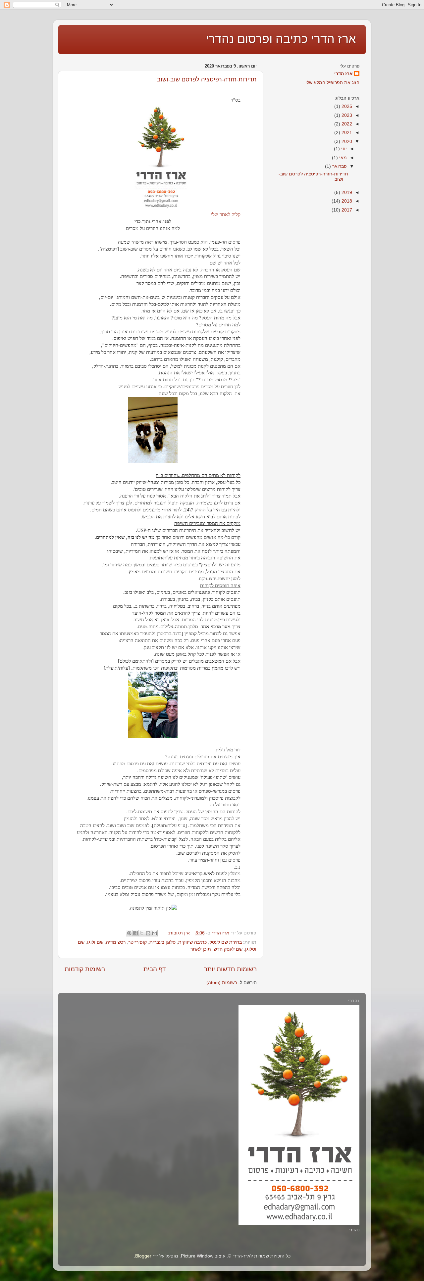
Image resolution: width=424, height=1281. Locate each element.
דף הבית (154, 969)
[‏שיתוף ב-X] (141, 933)
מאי (342, 157)
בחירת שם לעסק (225, 942)
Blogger (143, 1256)
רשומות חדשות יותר (230, 969)
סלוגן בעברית (162, 942)
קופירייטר (137, 942)
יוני (343, 148)
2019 (346, 192)
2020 (346, 141)
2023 (346, 115)
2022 (346, 123)
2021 (346, 132)
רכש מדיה (116, 942)
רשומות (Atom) (221, 982)
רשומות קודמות (85, 969)
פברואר (339, 166)
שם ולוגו (95, 942)
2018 (346, 201)
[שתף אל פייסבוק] (135, 933)
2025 (346, 106)
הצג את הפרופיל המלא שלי (332, 82)
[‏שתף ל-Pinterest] (129, 933)
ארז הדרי (343, 73)
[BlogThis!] (148, 933)
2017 (346, 210)
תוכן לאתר (200, 949)
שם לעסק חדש (228, 949)
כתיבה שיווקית (192, 942)
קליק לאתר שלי (225, 214)
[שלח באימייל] (154, 933)
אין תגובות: (178, 932)
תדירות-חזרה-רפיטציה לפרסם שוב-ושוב (206, 79)
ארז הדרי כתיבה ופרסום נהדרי (281, 39)
